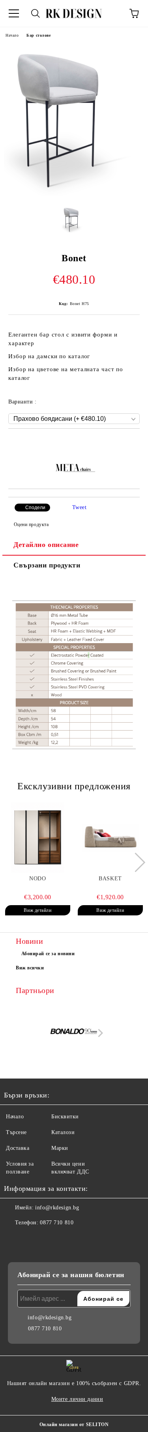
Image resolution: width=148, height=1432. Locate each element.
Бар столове (38, 35)
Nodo (37, 879)
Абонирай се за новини (48, 953)
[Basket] (110, 837)
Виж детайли (37, 910)
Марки (59, 1148)
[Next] (135, 862)
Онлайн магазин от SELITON (74, 1424)
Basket (110, 879)
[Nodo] (37, 837)
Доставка (17, 1148)
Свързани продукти (47, 565)
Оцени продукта (31, 524)
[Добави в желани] (134, 442)
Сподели (35, 507)
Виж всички (30, 968)
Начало (12, 35)
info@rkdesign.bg (57, 1208)
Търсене (16, 1132)
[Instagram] (31, 1238)
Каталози (63, 1132)
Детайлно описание (46, 545)
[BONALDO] (74, 1032)
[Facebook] (14, 1238)
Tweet (79, 507)
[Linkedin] (49, 1238)
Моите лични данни (77, 1399)
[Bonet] (74, 194)
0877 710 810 (56, 1223)
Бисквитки (65, 1117)
